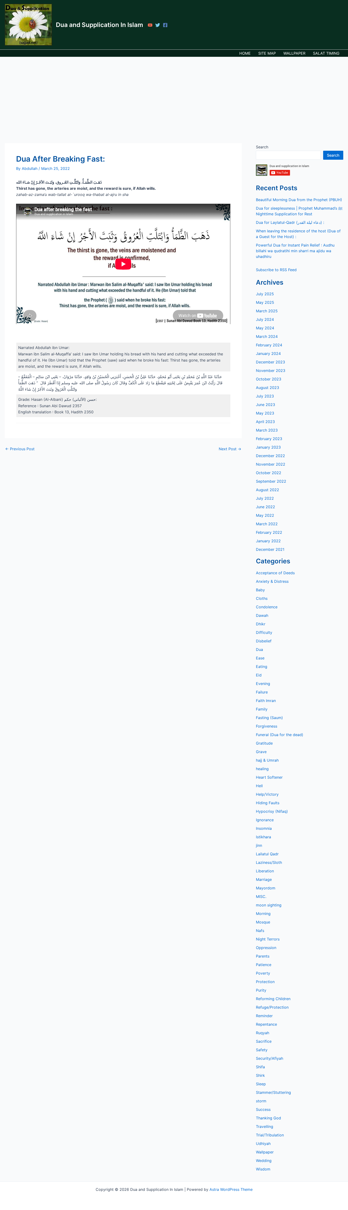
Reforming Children (273, 998)
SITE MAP (267, 53)
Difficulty (264, 632)
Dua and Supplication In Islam (99, 24)
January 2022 (268, 541)
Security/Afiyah (269, 1058)
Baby (260, 589)
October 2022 (268, 472)
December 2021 (270, 549)
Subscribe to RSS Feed (276, 269)
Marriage (264, 879)
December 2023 (270, 362)
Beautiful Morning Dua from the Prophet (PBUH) (299, 199)
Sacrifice (264, 1041)
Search (262, 147)
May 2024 (265, 328)
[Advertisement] (174, 92)
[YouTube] (150, 25)
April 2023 (265, 421)
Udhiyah (263, 1143)
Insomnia (264, 828)
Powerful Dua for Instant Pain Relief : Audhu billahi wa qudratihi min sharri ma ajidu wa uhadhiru (295, 251)
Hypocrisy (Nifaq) (272, 811)
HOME (245, 53)
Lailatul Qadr (267, 854)
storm (261, 1101)
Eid (259, 675)
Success (263, 1109)
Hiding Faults (267, 802)
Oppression (266, 947)
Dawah (262, 615)
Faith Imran (266, 700)
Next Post (230, 449)
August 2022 (267, 489)
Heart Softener (269, 777)
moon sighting (268, 905)
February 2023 (269, 438)
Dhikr (260, 624)
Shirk (260, 1075)
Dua (259, 649)
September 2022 (271, 481)
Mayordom (265, 888)
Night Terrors (268, 939)
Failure (262, 692)
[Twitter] (157, 25)
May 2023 (265, 413)
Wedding (264, 1160)
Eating (261, 666)
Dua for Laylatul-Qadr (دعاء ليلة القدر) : (290, 222)
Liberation (265, 871)
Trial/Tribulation (270, 1135)
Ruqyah (262, 1032)
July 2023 (265, 396)
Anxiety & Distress (272, 581)
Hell (259, 785)
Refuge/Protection (272, 1007)
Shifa (260, 1066)
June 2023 (265, 404)
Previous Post (20, 449)
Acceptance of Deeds (275, 572)
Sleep (261, 1084)
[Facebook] (165, 25)
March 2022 (267, 523)
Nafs (260, 930)
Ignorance (265, 819)
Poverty (263, 973)
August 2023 (267, 387)
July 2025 (265, 293)
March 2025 (267, 311)
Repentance (266, 1024)
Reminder (264, 1015)
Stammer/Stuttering (273, 1092)
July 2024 (265, 319)
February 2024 (269, 345)
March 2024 (267, 336)
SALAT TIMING (326, 53)
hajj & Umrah (267, 760)
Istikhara (263, 837)
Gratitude (264, 743)
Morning (263, 913)
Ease (260, 658)
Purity (261, 990)
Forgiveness (266, 726)
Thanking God (268, 1118)
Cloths (262, 598)
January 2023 (268, 447)
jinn (259, 845)
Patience (263, 964)
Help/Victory (267, 794)
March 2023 (267, 430)
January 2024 (268, 353)
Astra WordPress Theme (231, 1189)
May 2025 (265, 302)
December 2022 (270, 455)
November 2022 (270, 464)
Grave (261, 751)
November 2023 (270, 370)
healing (262, 768)
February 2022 (269, 532)
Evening (263, 683)
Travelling (264, 1126)
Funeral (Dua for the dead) (279, 734)
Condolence (266, 607)
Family (262, 709)
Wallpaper (265, 1152)
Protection (265, 981)
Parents (262, 956)
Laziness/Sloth (269, 862)
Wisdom (263, 1169)
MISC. (261, 896)
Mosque (263, 922)
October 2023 (268, 379)
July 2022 (265, 498)
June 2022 (265, 506)
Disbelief (264, 641)
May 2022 (265, 515)
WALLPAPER (294, 53)
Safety (262, 1049)
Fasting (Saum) (269, 717)
